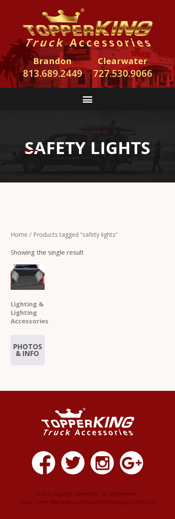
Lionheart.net (142, 502)
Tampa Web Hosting (102, 502)
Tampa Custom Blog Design (46, 502)
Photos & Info (27, 350)
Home (19, 234)
